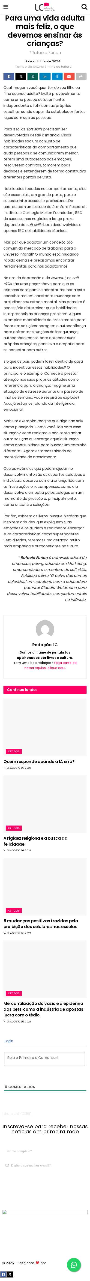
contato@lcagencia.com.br (24, 1187)
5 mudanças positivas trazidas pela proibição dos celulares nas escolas (40, 923)
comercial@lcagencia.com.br (26, 1192)
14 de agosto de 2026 (17, 768)
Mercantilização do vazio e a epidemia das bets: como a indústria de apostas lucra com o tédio (43, 1009)
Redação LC (45, 645)
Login (8, 1041)
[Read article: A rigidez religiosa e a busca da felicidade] (45, 804)
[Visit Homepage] (45, 7)
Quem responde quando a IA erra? (39, 761)
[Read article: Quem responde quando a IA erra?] (45, 727)
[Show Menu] (5, 7)
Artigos (14, 751)
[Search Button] (84, 7)
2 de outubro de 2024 (42, 61)
